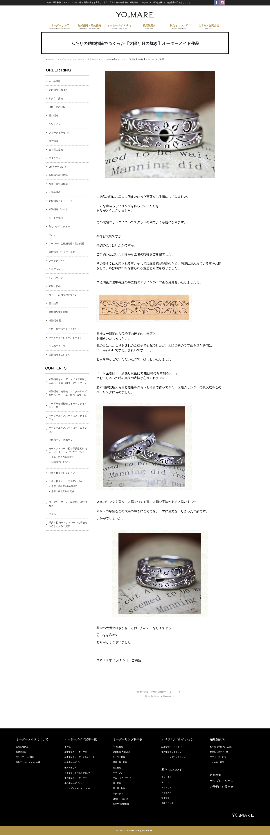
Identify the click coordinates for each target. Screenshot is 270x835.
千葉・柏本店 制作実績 (62, 491)
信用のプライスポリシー (62, 439)
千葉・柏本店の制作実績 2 (64, 486)
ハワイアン (55, 123)
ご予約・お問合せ (209, 27)
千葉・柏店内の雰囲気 (62, 457)
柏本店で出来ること (61, 462)
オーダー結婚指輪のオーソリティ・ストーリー (68, 405)
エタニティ (55, 158)
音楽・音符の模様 (58, 183)
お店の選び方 (22, 747)
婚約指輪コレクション (171, 752)
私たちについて (179, 27)
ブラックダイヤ (57, 260)
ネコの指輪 (55, 81)
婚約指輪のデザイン (73, 783)
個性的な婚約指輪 (58, 311)
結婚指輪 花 (55, 320)
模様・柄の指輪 (57, 106)
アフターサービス (218, 757)
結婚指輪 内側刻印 (58, 89)
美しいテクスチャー (59, 226)
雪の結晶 (53, 303)
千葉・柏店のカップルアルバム (65, 481)
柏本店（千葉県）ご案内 (221, 747)
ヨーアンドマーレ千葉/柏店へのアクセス (68, 503)
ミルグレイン (56, 269)
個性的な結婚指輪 (58, 175)
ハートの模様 (56, 218)
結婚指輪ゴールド (58, 209)
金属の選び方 (70, 767)
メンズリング (56, 277)
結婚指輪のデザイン (73, 762)
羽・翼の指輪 (56, 149)
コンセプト (166, 777)
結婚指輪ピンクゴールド (62, 252)
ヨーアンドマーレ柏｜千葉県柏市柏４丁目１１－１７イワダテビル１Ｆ (68, 450)
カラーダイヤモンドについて (77, 788)
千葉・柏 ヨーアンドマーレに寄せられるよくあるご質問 (68, 524)
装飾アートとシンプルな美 (28, 762)
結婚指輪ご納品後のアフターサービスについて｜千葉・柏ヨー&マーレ (68, 393)
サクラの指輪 (56, 98)
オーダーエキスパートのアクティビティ (68, 417)
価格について (167, 803)
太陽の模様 (55, 192)
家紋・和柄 (55, 286)
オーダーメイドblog (119, 27)
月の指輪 (53, 141)
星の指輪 (53, 115)
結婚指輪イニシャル (59, 354)
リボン (52, 235)
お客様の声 (166, 793)
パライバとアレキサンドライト (65, 337)
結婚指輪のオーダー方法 (75, 752)
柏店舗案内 (149, 27)
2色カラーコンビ (58, 166)
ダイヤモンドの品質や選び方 (77, 773)
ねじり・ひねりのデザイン (63, 294)
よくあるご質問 (217, 762)
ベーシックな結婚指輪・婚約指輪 (66, 243)
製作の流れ (21, 752)
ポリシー (165, 782)
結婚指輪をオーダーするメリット (79, 757)
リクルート (55, 514)
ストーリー (166, 787)
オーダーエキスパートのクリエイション (68, 429)
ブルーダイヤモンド (59, 132)
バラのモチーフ (57, 346)
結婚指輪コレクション (171, 747)
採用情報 (165, 798)
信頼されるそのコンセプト (63, 472)
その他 (67, 747)
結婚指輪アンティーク (61, 200)
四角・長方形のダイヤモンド (64, 329)
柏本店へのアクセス (219, 752)
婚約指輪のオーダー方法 (75, 778)
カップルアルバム (221, 780)
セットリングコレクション (173, 757)
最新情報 (216, 775)
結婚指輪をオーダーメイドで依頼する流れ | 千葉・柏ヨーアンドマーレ (68, 381)
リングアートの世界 (25, 757)
